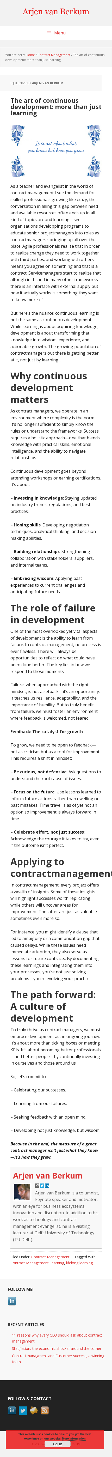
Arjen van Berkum (48, 1175)
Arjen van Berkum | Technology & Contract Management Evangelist (56, 13)
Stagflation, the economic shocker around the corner (56, 1348)
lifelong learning (79, 1262)
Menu (60, 33)
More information (74, 1438)
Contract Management (50, 1256)
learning (57, 1262)
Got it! (57, 1444)
